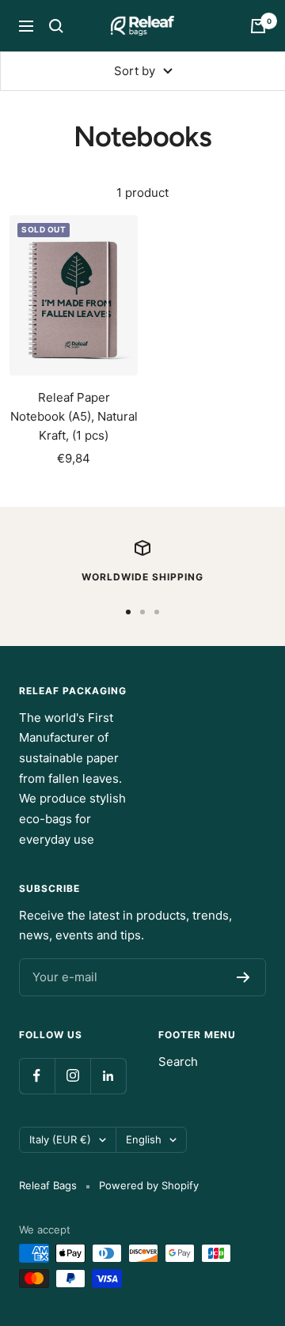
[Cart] (258, 26)
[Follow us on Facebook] (37, 1076)
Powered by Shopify (149, 1185)
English (144, 1139)
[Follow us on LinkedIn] (108, 1076)
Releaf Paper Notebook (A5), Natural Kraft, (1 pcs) (74, 416)
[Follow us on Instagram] (72, 1076)
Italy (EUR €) (60, 1139)
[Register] (243, 977)
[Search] (56, 26)
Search (178, 1061)
